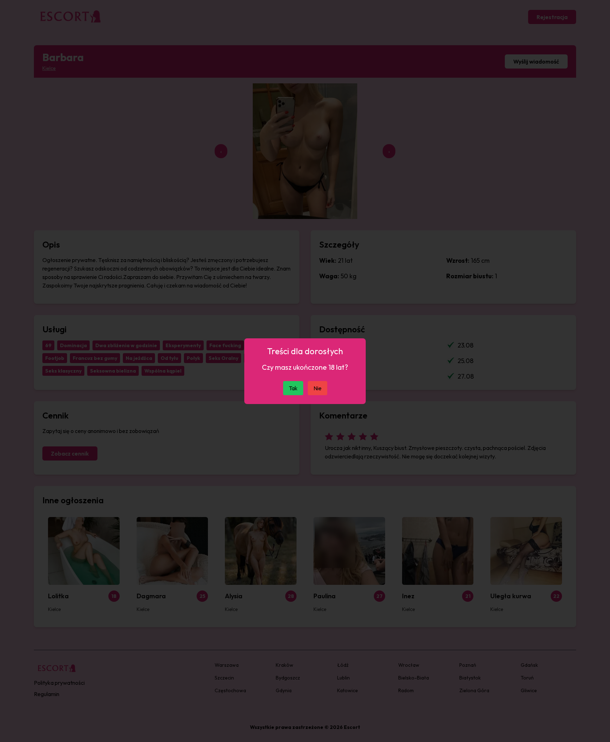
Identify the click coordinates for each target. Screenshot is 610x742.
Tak (293, 388)
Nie (317, 388)
